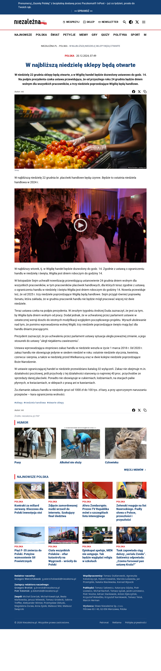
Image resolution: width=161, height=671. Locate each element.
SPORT (135, 34)
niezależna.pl (49, 46)
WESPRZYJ (72, 21)
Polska (63, 46)
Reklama (116, 622)
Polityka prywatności (136, 622)
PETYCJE (69, 34)
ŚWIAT (55, 34)
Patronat (104, 622)
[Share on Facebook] (133, 91)
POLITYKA (120, 34)
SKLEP (90, 21)
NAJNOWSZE (23, 34)
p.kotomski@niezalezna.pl (44, 590)
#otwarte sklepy (55, 402)
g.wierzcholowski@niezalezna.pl (59, 578)
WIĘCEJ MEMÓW (133, 469)
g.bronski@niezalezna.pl (47, 587)
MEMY (83, 34)
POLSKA (41, 34)
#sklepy (18, 402)
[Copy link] (145, 91)
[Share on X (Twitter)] (139, 91)
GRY (94, 34)
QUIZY (105, 34)
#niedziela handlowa (35, 402)
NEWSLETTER (110, 21)
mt (22, 91)
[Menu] (144, 22)
